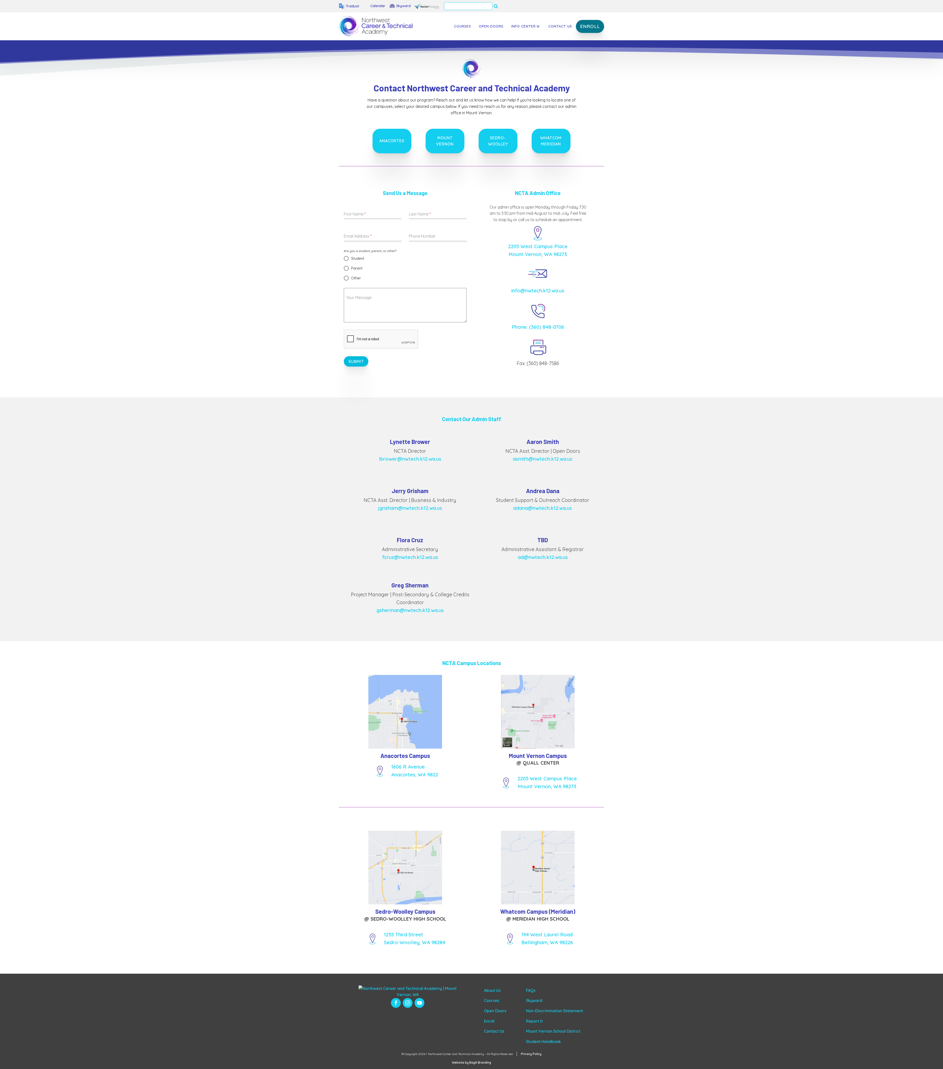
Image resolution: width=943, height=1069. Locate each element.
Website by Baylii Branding (471, 1062)
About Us (492, 990)
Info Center (523, 26)
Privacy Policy (531, 1054)
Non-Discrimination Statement (554, 1010)
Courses (462, 26)
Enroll (489, 1021)
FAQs (531, 990)
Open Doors (491, 26)
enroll (590, 26)
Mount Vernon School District (553, 1031)
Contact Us (560, 26)
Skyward (534, 1000)
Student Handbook (543, 1041)
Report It (534, 1021)
